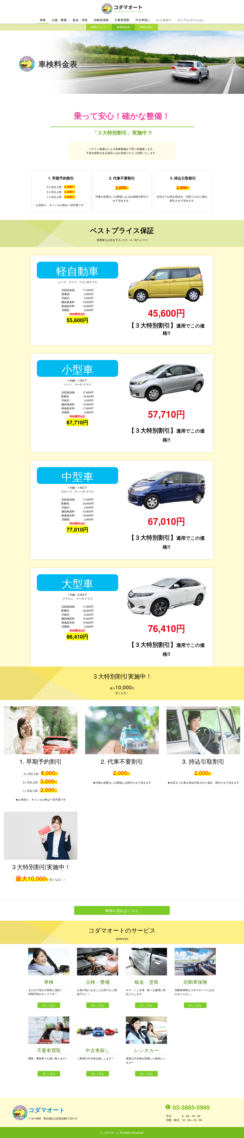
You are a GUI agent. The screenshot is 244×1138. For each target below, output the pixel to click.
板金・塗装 (80, 20)
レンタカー (164, 20)
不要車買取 (122, 20)
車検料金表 (123, 27)
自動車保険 (101, 20)
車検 (43, 20)
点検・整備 (59, 20)
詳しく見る (49, 1005)
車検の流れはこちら (122, 910)
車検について (99, 27)
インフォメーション (190, 20)
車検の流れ (146, 27)
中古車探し (142, 20)
